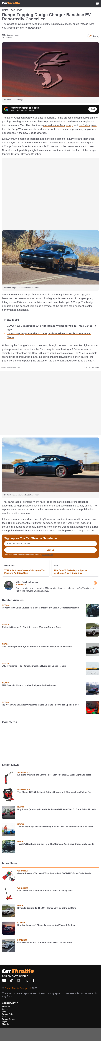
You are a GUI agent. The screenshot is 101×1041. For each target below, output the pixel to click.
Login (4, 1022)
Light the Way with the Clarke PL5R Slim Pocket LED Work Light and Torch (54, 775)
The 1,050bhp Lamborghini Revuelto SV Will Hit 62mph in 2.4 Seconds (37, 646)
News (4, 605)
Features (22, 923)
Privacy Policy (47, 555)
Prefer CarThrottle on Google (25, 108)
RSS (4, 1017)
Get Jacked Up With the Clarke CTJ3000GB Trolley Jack (45, 891)
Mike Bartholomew (10, 35)
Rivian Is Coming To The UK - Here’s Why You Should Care (31, 627)
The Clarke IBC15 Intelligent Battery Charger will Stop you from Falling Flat (54, 792)
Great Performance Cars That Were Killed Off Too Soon (44, 942)
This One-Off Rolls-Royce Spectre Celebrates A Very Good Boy (70, 571)
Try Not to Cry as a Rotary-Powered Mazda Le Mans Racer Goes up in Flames (40, 705)
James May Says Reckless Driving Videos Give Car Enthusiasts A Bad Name (55, 827)
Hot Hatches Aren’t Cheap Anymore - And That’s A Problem (46, 925)
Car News (16, 10)
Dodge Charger (66, 142)
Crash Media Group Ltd (18, 988)
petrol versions (10, 360)
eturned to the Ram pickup (58, 125)
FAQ (4, 1012)
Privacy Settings (8, 1019)
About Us (6, 1007)
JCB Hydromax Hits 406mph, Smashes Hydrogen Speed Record (34, 666)
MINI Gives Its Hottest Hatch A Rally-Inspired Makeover (29, 685)
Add (92, 109)
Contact (5, 1009)
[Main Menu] (97, 3)
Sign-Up (5, 1024)
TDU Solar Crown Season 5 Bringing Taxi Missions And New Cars (24, 571)
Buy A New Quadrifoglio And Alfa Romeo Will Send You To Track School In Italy (56, 809)
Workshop (22, 772)
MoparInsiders (25, 505)
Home (5, 10)
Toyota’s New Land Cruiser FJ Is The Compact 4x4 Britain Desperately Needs (40, 608)
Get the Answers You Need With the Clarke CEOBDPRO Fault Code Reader (54, 873)
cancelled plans (54, 138)
